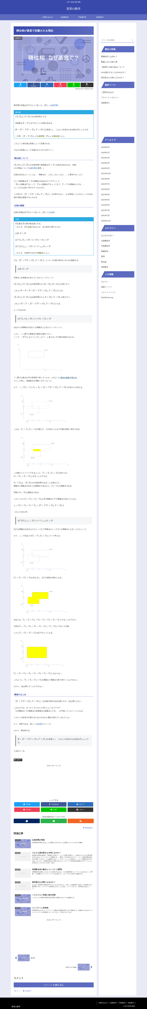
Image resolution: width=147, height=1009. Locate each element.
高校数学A (105, 103)
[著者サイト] (27, 821)
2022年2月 (105, 168)
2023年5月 (105, 147)
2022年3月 (105, 163)
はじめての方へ (107, 236)
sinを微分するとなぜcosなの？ (113, 72)
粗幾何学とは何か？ (109, 57)
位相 (52, 212)
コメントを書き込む (54, 985)
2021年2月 (105, 210)
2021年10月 (106, 173)
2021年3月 (105, 205)
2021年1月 (105, 215)
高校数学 (104, 267)
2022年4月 (105, 158)
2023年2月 (105, 153)
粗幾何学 (104, 251)
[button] (132, 40)
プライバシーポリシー (110, 98)
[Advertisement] (54, 95)
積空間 (55, 105)
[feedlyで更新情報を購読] (54, 821)
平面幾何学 (105, 246)
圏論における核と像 (109, 62)
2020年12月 (106, 221)
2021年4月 (105, 200)
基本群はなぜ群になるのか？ (112, 78)
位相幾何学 (18, 760)
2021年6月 (105, 189)
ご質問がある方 (107, 92)
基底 (39, 724)
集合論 (103, 262)
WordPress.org (107, 297)
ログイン (104, 282)
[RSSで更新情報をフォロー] (81, 821)
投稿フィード (106, 287)
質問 (103, 256)
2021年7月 (105, 184)
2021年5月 (105, 195)
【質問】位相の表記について (112, 67)
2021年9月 (105, 179)
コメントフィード (108, 292)
